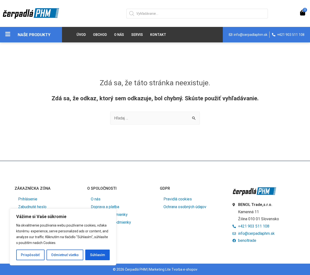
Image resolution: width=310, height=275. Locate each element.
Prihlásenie (27, 199)
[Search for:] (155, 118)
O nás (119, 35)
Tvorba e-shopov (184, 269)
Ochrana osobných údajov (184, 206)
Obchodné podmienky (109, 214)
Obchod (100, 35)
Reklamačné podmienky (111, 222)
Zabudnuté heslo (32, 206)
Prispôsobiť (30, 255)
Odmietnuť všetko (65, 255)
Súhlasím (97, 255)
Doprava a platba (105, 206)
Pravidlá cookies (177, 199)
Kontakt (158, 35)
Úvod (81, 35)
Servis (137, 35)
